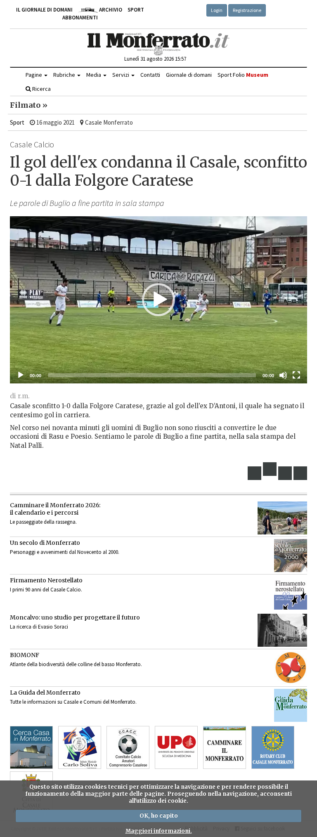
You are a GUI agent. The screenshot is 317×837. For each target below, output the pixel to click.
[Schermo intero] (296, 375)
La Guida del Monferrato (45, 692)
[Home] (159, 44)
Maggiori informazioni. (158, 831)
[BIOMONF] (290, 667)
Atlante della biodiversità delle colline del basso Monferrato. (76, 664)
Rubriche (64, 74)
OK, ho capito (159, 815)
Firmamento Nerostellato (46, 580)
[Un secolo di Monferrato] (290, 555)
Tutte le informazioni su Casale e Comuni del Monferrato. (73, 701)
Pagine (34, 74)
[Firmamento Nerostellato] (290, 593)
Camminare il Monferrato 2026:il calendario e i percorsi (55, 508)
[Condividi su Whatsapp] (300, 473)
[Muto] (283, 375)
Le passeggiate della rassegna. (43, 521)
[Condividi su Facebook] (255, 473)
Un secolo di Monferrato (45, 542)
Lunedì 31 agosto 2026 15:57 (155, 58)
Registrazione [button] (247, 10)
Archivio (110, 9)
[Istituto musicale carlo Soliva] (79, 747)
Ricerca (41, 88)
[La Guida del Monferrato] (290, 705)
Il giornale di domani (44, 9)
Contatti (150, 74)
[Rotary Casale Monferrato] (272, 747)
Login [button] (216, 10)
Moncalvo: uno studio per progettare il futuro (75, 617)
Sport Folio (243, 74)
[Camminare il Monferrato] (224, 747)
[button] (158, 299)
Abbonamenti (80, 17)
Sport (136, 9)
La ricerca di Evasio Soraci (39, 626)
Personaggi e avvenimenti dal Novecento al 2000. (64, 552)
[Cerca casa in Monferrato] (31, 747)
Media (94, 74)
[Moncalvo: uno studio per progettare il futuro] (282, 630)
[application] (158, 299)
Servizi (121, 74)
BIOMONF (24, 655)
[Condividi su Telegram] (285, 473)
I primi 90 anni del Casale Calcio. (46, 589)
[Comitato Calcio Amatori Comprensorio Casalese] (127, 747)
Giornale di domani (189, 74)
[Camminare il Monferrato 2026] (282, 517)
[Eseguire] (21, 375)
